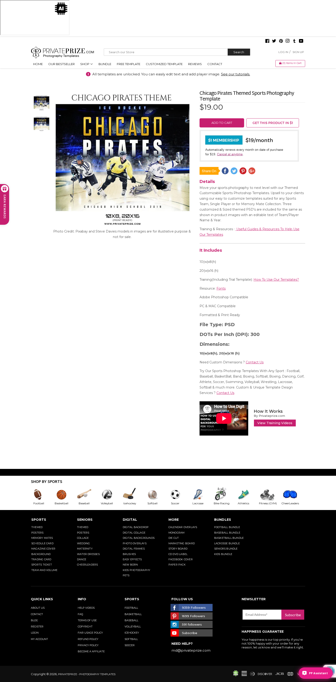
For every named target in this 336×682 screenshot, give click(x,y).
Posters (37, 532)
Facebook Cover (180, 559)
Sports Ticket (41, 564)
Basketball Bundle (229, 537)
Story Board (177, 548)
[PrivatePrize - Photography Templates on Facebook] (267, 41)
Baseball (131, 620)
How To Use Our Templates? (276, 280)
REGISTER (37, 626)
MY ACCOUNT (39, 639)
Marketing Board (181, 543)
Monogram (176, 532)
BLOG (34, 620)
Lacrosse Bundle (227, 543)
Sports (38, 520)
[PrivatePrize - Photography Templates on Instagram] (287, 41)
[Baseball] (87, 494)
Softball (131, 639)
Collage (83, 537)
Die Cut (173, 537)
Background (41, 554)
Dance (81, 559)
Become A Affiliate (91, 651)
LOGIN (35, 632)
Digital (130, 520)
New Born (130, 564)
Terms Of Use (87, 620)
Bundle (105, 64)
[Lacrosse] (201, 494)
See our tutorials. (235, 74)
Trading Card (41, 559)
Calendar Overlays (182, 527)
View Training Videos (274, 423)
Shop (85, 64)
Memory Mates (42, 537)
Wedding (83, 543)
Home (38, 64)
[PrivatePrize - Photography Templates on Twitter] (274, 41)
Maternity (85, 548)
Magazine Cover (43, 548)
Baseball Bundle (227, 532)
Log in (283, 52)
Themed (37, 527)
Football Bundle (227, 527)
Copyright (85, 626)
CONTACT (37, 614)
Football (131, 607)
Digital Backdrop (136, 527)
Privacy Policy (88, 645)
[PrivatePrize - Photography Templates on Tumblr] (294, 41)
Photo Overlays (135, 543)
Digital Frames (134, 548)
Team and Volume (44, 570)
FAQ (80, 614)
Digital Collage (134, 532)
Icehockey (132, 632)
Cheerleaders (87, 564)
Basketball (133, 614)
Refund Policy (88, 639)
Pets (126, 575)
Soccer (130, 645)
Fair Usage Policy (90, 632)
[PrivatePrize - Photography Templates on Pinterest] (281, 41)
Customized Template (164, 64)
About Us (38, 607)
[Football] (42, 494)
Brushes (129, 554)
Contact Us (255, 362)
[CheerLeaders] (292, 494)
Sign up (298, 52)
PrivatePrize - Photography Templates (86, 674)
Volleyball (133, 626)
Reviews (195, 64)
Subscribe (293, 615)
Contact (214, 64)
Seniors (85, 520)
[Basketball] (65, 494)
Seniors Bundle (226, 548)
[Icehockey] (133, 494)
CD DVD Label (178, 554)
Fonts (221, 288)
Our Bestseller (61, 64)
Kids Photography (136, 570)
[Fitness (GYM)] (270, 494)
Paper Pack (177, 564)
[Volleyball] (110, 494)
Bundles (222, 520)
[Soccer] (179, 494)
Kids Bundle (223, 554)
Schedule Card (42, 543)
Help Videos (86, 607)
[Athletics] (247, 494)
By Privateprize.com (269, 416)
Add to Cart (221, 122)
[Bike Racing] (224, 494)
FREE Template (128, 64)
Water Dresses (88, 554)
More (173, 520)
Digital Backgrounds (139, 537)
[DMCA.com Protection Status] (235, 675)
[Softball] (156, 494)
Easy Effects (132, 559)
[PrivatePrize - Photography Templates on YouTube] (301, 41)
